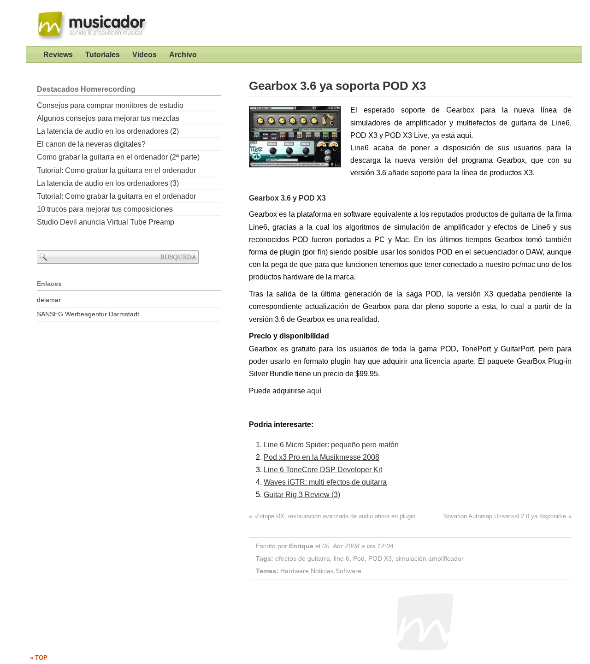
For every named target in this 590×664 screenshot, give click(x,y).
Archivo (183, 55)
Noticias (322, 571)
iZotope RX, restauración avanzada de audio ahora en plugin (334, 516)
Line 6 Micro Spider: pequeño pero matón (331, 445)
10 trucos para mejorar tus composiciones (105, 209)
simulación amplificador (429, 558)
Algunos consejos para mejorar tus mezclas (108, 118)
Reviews (58, 55)
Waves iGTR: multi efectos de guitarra (325, 482)
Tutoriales (102, 55)
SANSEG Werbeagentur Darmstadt (88, 314)
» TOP (38, 657)
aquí (314, 391)
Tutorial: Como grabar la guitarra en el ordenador (116, 170)
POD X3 (380, 558)
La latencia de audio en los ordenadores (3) (108, 183)
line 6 (341, 558)
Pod (359, 558)
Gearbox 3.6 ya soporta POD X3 (337, 85)
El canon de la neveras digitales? (91, 144)
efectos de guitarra (302, 558)
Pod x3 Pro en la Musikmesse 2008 (321, 457)
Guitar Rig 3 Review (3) (302, 494)
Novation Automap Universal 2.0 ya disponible (504, 516)
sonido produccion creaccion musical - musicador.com (88, 23)
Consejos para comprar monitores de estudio (110, 105)
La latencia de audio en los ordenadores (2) (108, 131)
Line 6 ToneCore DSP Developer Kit (323, 470)
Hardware (294, 571)
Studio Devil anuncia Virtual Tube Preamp (105, 222)
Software (348, 571)
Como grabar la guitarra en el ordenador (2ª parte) (118, 157)
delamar (49, 299)
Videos (144, 55)
